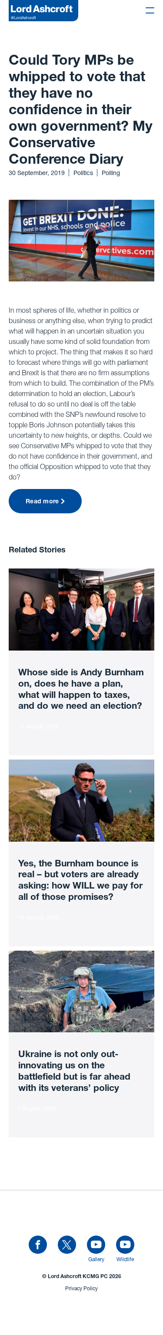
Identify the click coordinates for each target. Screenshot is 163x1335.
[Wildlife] (125, 1245)
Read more (42, 502)
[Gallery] (96, 1245)
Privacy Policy (81, 1288)
